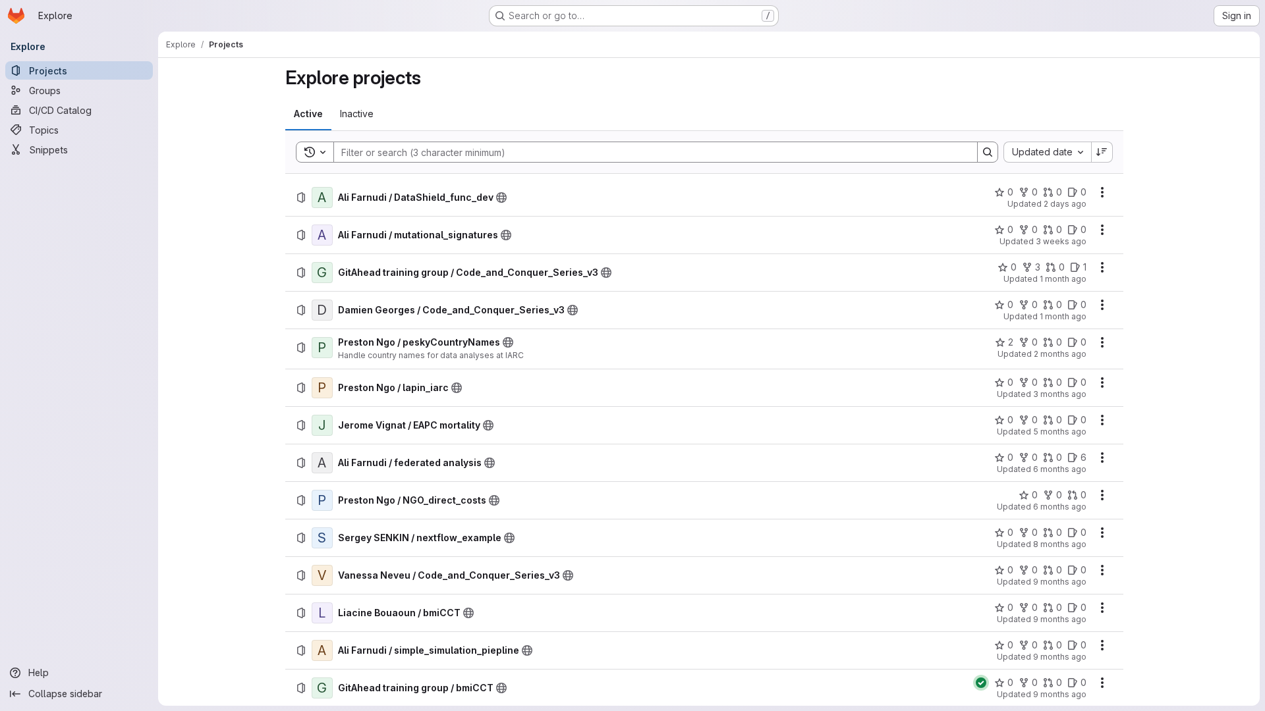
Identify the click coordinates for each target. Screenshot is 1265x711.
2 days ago (1065, 204)
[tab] (308, 113)
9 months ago (1059, 582)
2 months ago (1060, 354)
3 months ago (1059, 394)
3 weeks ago (1061, 241)
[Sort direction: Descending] (1102, 152)
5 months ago (1059, 431)
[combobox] (1047, 152)
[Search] (987, 152)
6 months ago (1059, 469)
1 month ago (1063, 279)
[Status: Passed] (981, 683)
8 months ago (1059, 544)
